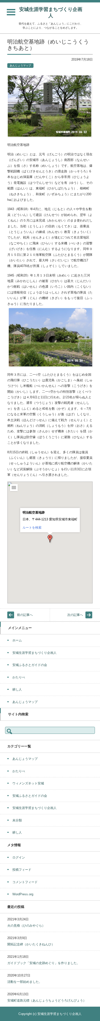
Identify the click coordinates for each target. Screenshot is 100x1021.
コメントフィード (25, 882)
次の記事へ (75, 615)
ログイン (18, 857)
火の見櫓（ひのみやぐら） (26, 925)
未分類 (17, 820)
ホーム (17, 640)
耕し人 (17, 689)
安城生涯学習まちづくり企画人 (50, 12)
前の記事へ (25, 615)
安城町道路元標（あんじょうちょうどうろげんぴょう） (46, 1000)
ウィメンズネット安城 (28, 783)
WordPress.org (22, 894)
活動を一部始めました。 (24, 982)
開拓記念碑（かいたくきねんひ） (31, 944)
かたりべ (18, 677)
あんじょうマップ (20, 65)
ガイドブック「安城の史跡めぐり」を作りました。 (43, 963)
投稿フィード (21, 869)
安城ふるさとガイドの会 (29, 665)
